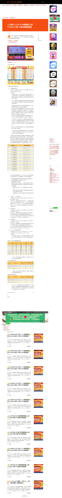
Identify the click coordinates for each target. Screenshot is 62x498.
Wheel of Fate (6, 328)
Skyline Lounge (6, 330)
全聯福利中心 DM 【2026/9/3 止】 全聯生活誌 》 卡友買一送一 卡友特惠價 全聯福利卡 (54, 178)
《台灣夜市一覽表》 (38, 5)
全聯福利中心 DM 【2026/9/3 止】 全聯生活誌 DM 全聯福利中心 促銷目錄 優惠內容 (54, 180)
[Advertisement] (23, 11)
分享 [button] (38, 35)
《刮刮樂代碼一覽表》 (9, 5)
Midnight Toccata (7, 326)
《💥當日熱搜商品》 (5, 17)
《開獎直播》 (15, 5)
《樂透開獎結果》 (20, 5)
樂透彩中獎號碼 (39, 40)
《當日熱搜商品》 (32, 5)
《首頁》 (3, 5)
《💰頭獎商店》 (16, 40)
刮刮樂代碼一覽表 (52, 170)
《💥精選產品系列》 (12, 17)
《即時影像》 (44, 5)
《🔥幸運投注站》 (10, 40)
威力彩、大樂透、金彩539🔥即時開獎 (14, 1)
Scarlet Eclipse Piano (7, 329)
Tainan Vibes (6, 327)
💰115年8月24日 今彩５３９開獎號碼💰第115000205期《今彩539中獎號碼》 (54, 148)
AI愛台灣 (51, 168)
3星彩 (38, 39)
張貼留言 (10, 346)
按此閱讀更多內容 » (29, 346)
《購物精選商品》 (26, 5)
